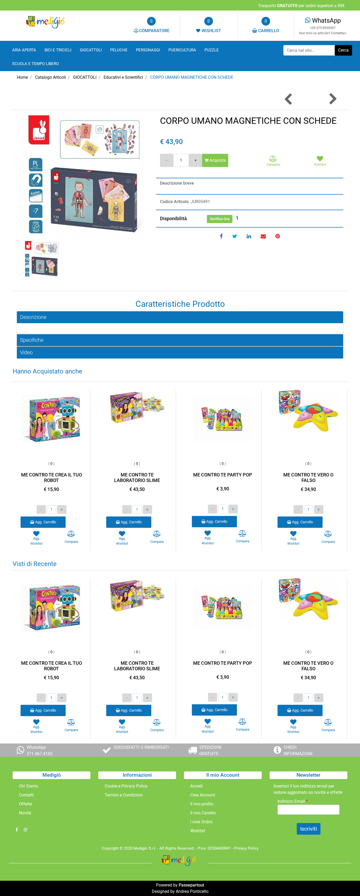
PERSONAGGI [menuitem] (148, 50)
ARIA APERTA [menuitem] (24, 50)
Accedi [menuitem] (196, 786)
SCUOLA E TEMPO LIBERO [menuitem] (35, 63)
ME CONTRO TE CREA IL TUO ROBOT (51, 477)
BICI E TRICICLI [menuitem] (58, 50)
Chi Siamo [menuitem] (28, 786)
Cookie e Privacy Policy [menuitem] (126, 786)
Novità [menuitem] (25, 812)
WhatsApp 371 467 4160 (39, 750)
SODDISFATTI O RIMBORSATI (141, 747)
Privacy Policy (246, 848)
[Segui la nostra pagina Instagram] (26, 829)
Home (22, 77)
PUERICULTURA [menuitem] (182, 50)
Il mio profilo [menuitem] (201, 803)
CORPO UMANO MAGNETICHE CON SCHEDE (191, 77)
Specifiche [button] (31, 340)
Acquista (217, 160)
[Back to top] (345, 881)
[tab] (180, 317)
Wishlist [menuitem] (197, 830)
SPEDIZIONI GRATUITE (210, 750)
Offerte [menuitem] (25, 803)
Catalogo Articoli (50, 77)
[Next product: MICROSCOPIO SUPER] (332, 99)
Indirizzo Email (293, 801)
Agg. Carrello (45, 522)
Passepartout (191, 885)
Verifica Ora (220, 219)
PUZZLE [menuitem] (212, 50)
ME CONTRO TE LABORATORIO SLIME (137, 477)
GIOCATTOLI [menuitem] (91, 50)
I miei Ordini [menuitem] (201, 821)
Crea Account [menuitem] (202, 794)
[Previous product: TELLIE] (289, 99)
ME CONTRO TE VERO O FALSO (308, 477)
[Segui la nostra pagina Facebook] (17, 829)
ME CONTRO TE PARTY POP (222, 474)
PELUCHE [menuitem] (119, 50)
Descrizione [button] (33, 317)
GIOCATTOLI (84, 77)
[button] (343, 50)
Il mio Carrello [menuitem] (203, 812)
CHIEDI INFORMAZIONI (298, 750)
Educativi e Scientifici (123, 77)
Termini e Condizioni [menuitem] (124, 794)
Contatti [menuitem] (26, 794)
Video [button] (26, 352)
